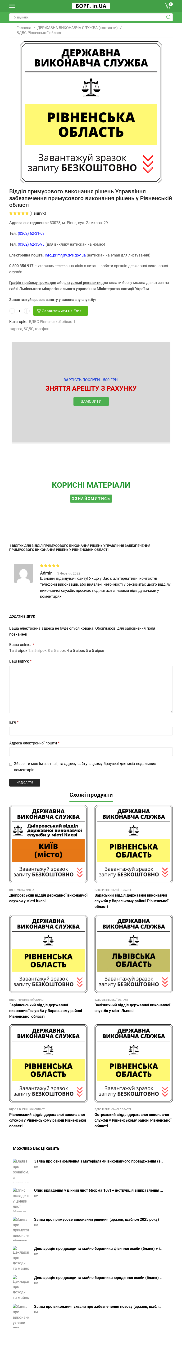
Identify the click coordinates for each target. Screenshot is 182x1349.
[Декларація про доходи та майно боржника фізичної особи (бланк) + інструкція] (21, 1258)
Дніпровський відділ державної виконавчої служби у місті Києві (48, 898)
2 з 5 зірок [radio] (37, 650)
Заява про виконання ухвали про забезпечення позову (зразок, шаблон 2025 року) (98, 1306)
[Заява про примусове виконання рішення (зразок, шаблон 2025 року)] (21, 1229)
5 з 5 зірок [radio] (95, 650)
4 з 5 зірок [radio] (76, 650)
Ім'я (13, 722)
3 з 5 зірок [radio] (57, 650)
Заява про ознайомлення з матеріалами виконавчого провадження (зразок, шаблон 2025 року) (98, 1161)
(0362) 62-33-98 (31, 244)
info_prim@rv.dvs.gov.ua (65, 255)
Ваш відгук (20, 661)
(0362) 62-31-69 (31, 233)
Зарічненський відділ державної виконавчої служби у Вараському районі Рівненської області (45, 1011)
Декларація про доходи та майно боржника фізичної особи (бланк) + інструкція (98, 1248)
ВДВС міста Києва (21, 890)
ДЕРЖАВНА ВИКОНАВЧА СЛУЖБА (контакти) (77, 28)
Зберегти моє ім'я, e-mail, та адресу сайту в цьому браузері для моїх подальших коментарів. (85, 766)
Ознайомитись (91, 498)
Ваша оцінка (21, 644)
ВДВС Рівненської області (40, 33)
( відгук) (37, 213)
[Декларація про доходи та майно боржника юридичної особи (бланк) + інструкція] (21, 1287)
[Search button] (169, 17)
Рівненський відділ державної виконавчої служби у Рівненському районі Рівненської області (47, 1120)
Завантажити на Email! (63, 311)
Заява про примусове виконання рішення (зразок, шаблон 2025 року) (96, 1219)
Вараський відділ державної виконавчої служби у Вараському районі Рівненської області (131, 901)
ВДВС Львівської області (112, 999)
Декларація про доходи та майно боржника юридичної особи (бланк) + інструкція (98, 1277)
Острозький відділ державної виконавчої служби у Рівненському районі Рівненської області (133, 1120)
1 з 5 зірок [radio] (18, 650)
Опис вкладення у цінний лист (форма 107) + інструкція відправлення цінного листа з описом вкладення (98, 1190)
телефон (42, 329)
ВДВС (28, 329)
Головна (24, 28)
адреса (16, 329)
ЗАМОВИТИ (91, 401)
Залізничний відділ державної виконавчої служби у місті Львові (132, 1008)
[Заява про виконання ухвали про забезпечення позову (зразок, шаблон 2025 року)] (21, 1316)
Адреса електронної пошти (34, 743)
